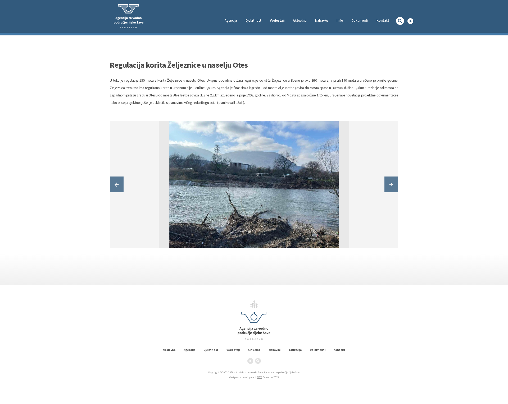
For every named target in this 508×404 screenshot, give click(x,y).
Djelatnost (210, 350)
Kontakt (383, 20)
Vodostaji (233, 350)
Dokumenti (359, 20)
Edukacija (295, 350)
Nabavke (321, 20)
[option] (254, 184)
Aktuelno (299, 20)
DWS (259, 377)
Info (340, 20)
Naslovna (169, 350)
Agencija (231, 20)
